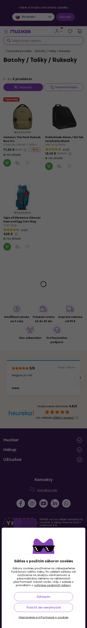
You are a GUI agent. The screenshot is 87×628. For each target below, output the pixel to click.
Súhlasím (43, 596)
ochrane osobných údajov (52, 585)
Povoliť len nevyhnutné (43, 607)
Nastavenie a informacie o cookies (43, 617)
